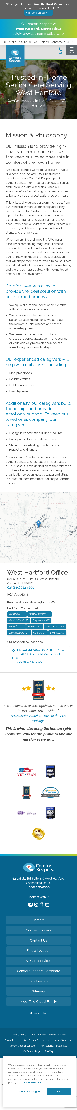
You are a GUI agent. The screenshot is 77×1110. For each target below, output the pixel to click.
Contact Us (38, 940)
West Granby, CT (55, 626)
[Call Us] (60, 51)
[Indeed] (42, 905)
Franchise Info (38, 981)
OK (59, 1091)
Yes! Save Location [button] (37, 12)
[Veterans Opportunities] (26, 777)
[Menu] (71, 51)
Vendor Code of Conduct (22, 1045)
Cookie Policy (12, 1040)
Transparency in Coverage (53, 1045)
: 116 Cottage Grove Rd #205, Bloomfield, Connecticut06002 (38, 656)
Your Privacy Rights (33, 1040)
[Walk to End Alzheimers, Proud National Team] (26, 814)
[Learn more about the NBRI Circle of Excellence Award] (38, 839)
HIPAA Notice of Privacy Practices (48, 1034)
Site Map (49, 1051)
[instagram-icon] (36, 904)
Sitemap (38, 991)
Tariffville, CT (16, 626)
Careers (39, 920)
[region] (39, 1081)
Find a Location (38, 950)
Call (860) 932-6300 (20, 587)
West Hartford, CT (19, 632)
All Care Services (38, 961)
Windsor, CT (35, 626)
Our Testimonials (38, 930)
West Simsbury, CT (39, 614)
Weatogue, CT (17, 614)
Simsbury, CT (57, 632)
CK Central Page (31, 1051)
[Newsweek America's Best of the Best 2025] (26, 797)
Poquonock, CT (41, 620)
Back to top (40, 1013)
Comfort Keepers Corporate (38, 971)
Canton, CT (39, 632)
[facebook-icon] (30, 904)
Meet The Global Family (38, 1001)
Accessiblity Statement (60, 1040)
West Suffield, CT (18, 620)
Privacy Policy (18, 1034)
